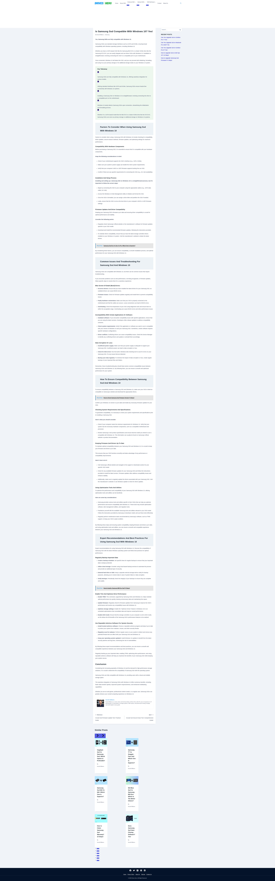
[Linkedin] (144, 870)
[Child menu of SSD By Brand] (147, 5)
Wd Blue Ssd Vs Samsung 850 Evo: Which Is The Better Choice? (131, 794)
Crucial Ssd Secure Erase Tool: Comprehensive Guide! (139, 717)
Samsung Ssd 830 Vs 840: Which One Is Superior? (101, 792)
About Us (165, 3)
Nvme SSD (123, 3)
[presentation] (101, 742)
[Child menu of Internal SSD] (138, 5)
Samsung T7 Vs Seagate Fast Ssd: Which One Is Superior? (132, 756)
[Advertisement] (137, 17)
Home (116, 3)
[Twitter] (134, 870)
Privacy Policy (131, 874)
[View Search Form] (180, 3)
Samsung (107, 34)
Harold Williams (100, 34)
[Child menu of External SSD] (128, 5)
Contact (159, 3)
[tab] (98, 848)
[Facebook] (130, 870)
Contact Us (149, 874)
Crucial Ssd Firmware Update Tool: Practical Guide (108, 717)
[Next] (103, 736)
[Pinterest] (141, 870)
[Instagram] (137, 870)
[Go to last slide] (97, 736)
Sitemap (143, 874)
